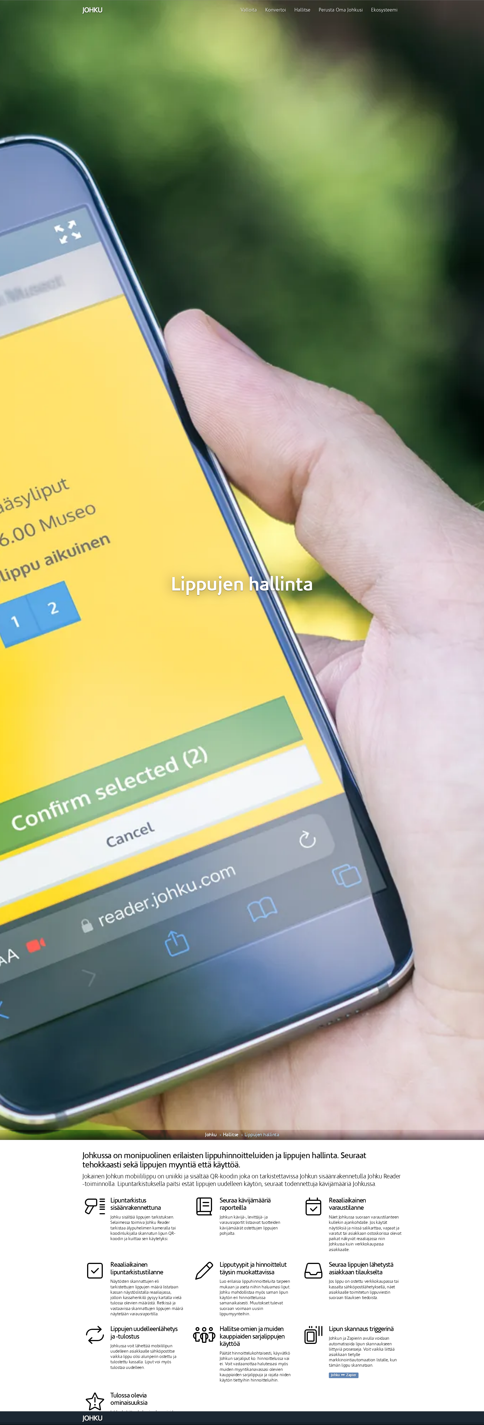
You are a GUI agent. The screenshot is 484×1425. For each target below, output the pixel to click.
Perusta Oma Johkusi (341, 10)
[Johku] (92, 10)
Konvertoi (275, 10)
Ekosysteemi (384, 10)
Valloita (249, 10)
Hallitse (302, 10)
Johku (211, 1135)
